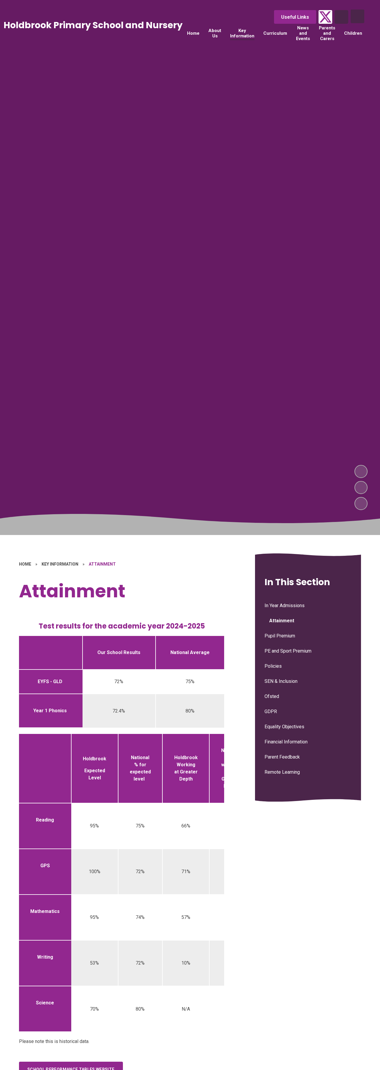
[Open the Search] (341, 17)
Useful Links (295, 17)
